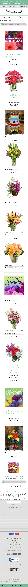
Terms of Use (23, 581)
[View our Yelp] (17, 534)
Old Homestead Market (14, 564)
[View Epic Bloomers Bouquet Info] (14, 81)
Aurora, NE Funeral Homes (8, 574)
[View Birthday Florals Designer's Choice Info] (14, 40)
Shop (8, 17)
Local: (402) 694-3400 (14, 547)
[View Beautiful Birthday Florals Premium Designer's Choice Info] (14, 285)
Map (14, 586)
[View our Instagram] (15, 534)
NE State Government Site (19, 577)
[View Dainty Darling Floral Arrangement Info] (14, 220)
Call (5, 586)
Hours (24, 586)
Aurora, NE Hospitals (21, 574)
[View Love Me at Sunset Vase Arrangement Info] (14, 253)
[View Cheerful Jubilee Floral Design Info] (14, 155)
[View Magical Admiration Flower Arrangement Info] (14, 318)
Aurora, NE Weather (7, 577)
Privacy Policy (4, 581)
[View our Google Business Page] (13, 534)
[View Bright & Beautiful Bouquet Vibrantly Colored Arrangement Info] (14, 438)
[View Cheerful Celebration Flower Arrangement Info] (14, 351)
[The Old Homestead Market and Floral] (14, 13)
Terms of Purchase (14, 581)
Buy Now (14, 64)
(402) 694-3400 (23, 6)
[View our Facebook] (10, 534)
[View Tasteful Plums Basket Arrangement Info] (14, 187)
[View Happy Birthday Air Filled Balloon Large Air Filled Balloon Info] (14, 122)
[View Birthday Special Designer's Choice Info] (14, 397)
